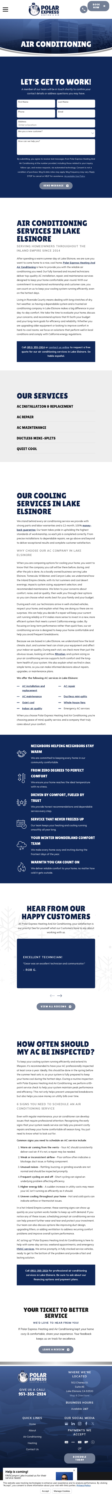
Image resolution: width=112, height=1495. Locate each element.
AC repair (69, 686)
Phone (21, 112)
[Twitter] (92, 1423)
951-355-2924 (32, 1393)
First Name (23, 102)
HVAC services (25, 1248)
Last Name (63, 102)
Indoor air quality (32, 708)
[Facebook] (86, 1423)
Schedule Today (79, 1458)
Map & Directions (79, 1395)
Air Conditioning (32, 1436)
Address (22, 121)
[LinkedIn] (73, 1423)
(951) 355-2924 (36, 347)
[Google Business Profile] (66, 1423)
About (32, 1430)
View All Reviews (53, 1006)
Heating (32, 1443)
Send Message (53, 185)
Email (60, 112)
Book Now (96, 6)
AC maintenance (32, 696)
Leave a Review (53, 1349)
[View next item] (59, 995)
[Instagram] (79, 1423)
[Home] (44, 9)
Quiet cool (28, 702)
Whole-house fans (74, 702)
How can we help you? (29, 141)
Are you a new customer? (30, 131)
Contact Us (32, 1449)
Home (32, 1424)
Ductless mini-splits (75, 696)
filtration (60, 654)
